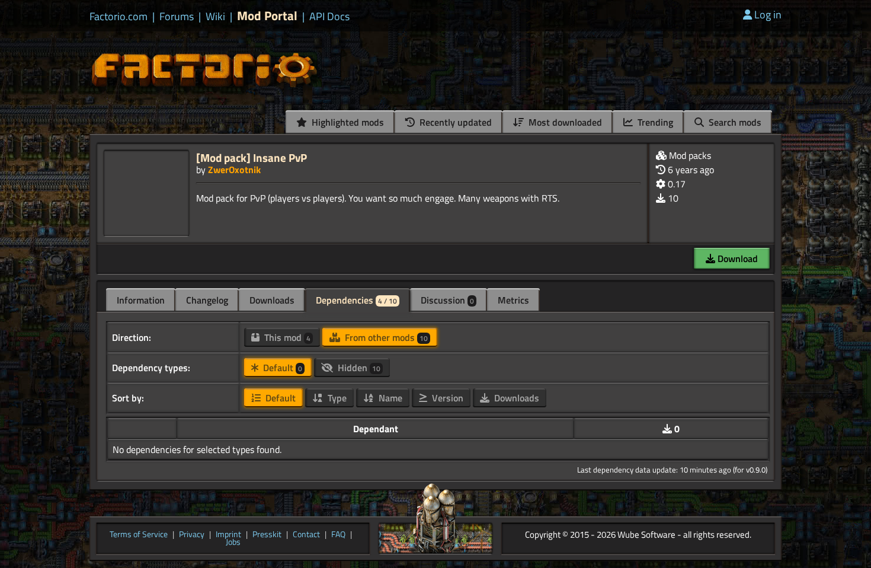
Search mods (733, 122)
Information (141, 300)
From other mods (385, 337)
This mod (286, 337)
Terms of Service (139, 535)
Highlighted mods (346, 122)
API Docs (329, 16)
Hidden (357, 367)
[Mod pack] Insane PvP (251, 157)
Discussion (447, 300)
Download (736, 258)
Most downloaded (564, 122)
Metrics (513, 300)
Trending (654, 122)
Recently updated (454, 122)
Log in (768, 15)
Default (281, 367)
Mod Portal (267, 15)
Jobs (233, 542)
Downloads (271, 300)
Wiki (215, 16)
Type (336, 398)
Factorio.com (118, 16)
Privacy (191, 535)
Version (446, 398)
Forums (176, 16)
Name (389, 398)
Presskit (266, 535)
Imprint (228, 535)
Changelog (207, 300)
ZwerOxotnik (234, 169)
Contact (306, 535)
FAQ (338, 535)
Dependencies (356, 300)
